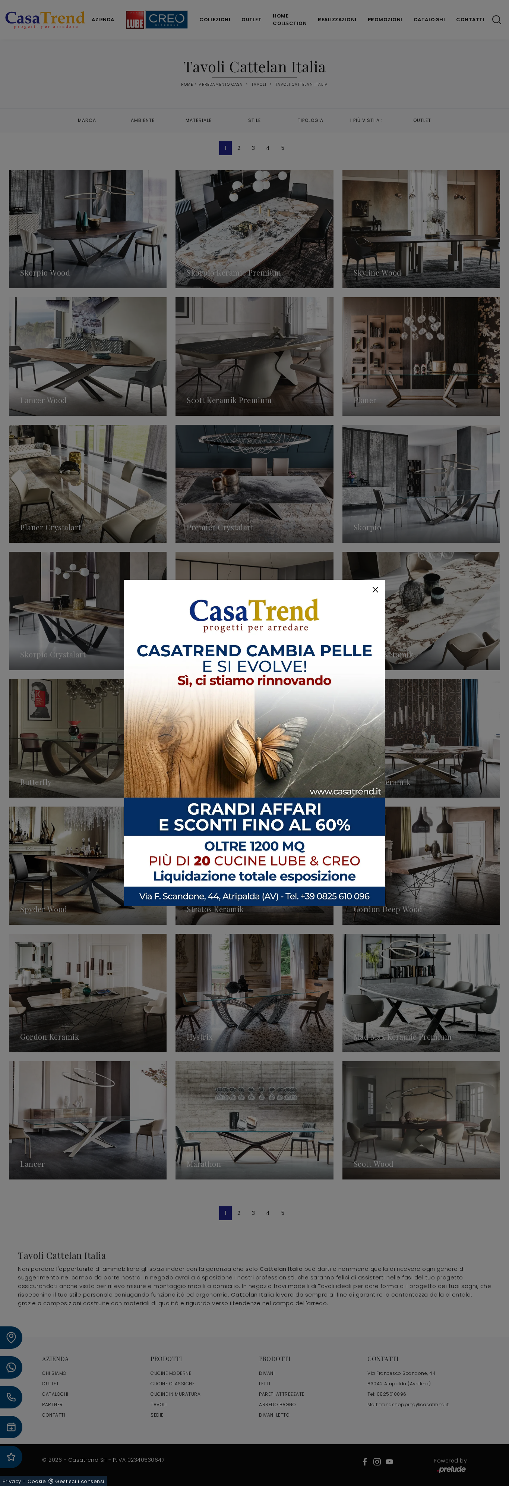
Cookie (37, 1481)
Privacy (12, 1481)
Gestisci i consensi (79, 1481)
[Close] (375, 590)
